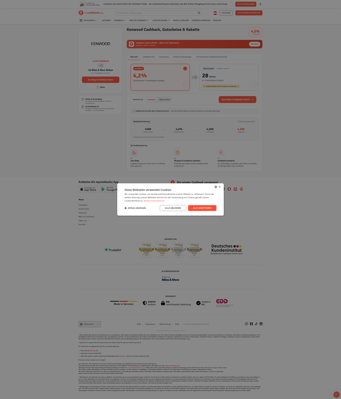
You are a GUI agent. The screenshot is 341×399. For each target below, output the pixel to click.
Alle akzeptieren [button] (202, 208)
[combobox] (215, 187)
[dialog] (170, 199)
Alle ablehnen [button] (173, 208)
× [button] (219, 187)
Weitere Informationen (154, 200)
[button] (135, 208)
